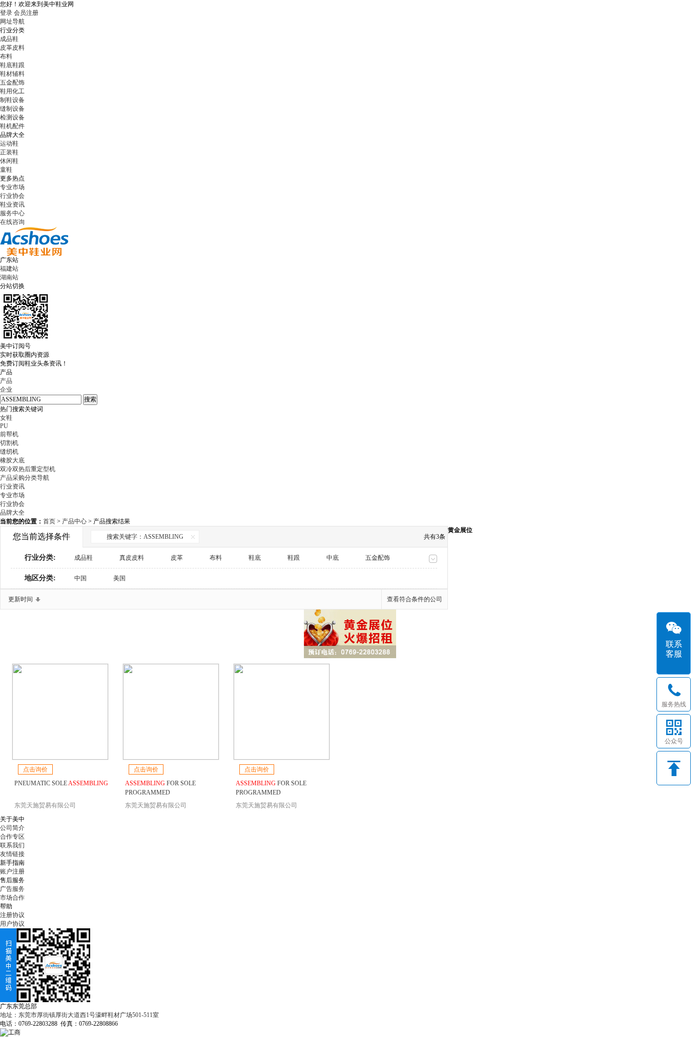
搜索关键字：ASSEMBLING (145, 536)
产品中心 (75, 521)
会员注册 (26, 12)
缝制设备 (12, 108)
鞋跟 (293, 557)
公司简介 (12, 827)
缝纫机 (9, 451)
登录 (6, 12)
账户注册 (12, 871)
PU (4, 426)
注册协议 (12, 915)
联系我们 (12, 845)
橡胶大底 (12, 460)
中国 (80, 578)
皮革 (177, 557)
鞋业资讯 (12, 204)
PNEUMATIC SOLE (61, 783)
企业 (6, 389)
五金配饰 (12, 82)
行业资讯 (12, 486)
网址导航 (12, 21)
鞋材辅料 (12, 73)
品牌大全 (12, 512)
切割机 (9, 442)
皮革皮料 (12, 47)
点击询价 (35, 769)
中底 (332, 557)
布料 (6, 56)
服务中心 (12, 213)
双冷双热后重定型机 (27, 469)
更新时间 (20, 599)
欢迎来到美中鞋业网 (46, 4)
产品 (6, 380)
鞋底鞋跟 (12, 65)
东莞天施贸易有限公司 (45, 805)
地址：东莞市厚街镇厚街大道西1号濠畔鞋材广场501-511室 (79, 1015)
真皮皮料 (131, 557)
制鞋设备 (12, 100)
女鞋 (6, 417)
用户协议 (12, 923)
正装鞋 (9, 152)
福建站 (9, 268)
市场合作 (12, 897)
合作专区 (12, 836)
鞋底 (255, 557)
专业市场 (12, 187)
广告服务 (12, 888)
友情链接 (12, 854)
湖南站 (9, 277)
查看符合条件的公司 (414, 599)
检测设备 (12, 117)
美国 (119, 578)
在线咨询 (12, 222)
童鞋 (6, 169)
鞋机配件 (12, 126)
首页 (49, 521)
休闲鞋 (9, 161)
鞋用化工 (12, 91)
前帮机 (9, 434)
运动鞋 (9, 143)
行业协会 (12, 195)
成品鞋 (9, 39)
